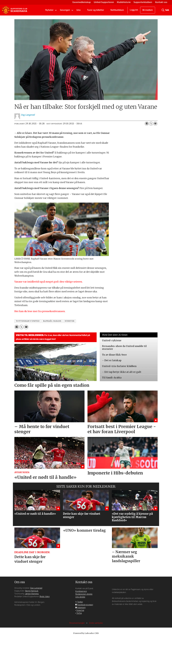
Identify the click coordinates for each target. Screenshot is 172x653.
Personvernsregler (77, 623)
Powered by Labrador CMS (86, 633)
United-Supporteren (104, 2)
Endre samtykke (96, 623)
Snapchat (80, 610)
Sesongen (65, 10)
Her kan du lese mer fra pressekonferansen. (39, 311)
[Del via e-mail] (155, 124)
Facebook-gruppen (85, 605)
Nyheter (49, 10)
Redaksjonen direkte (83, 594)
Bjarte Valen (45, 597)
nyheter (69, 321)
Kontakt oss (161, 2)
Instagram (81, 608)
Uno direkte (80, 597)
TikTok (79, 613)
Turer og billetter (95, 10)
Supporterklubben (143, 2)
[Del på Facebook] (147, 124)
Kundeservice (81, 591)
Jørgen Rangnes (32, 594)
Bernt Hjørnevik (31, 591)
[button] (19, 502)
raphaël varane (52, 321)
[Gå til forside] (14, 10)
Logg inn (134, 10)
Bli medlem (147, 10)
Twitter (80, 602)
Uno (78, 10)
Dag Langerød (36, 588)
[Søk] (163, 10)
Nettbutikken (117, 10)
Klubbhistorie (124, 2)
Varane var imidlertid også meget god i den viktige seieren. (48, 281)
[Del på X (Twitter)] (151, 124)
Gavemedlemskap (81, 2)
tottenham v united (28, 321)
